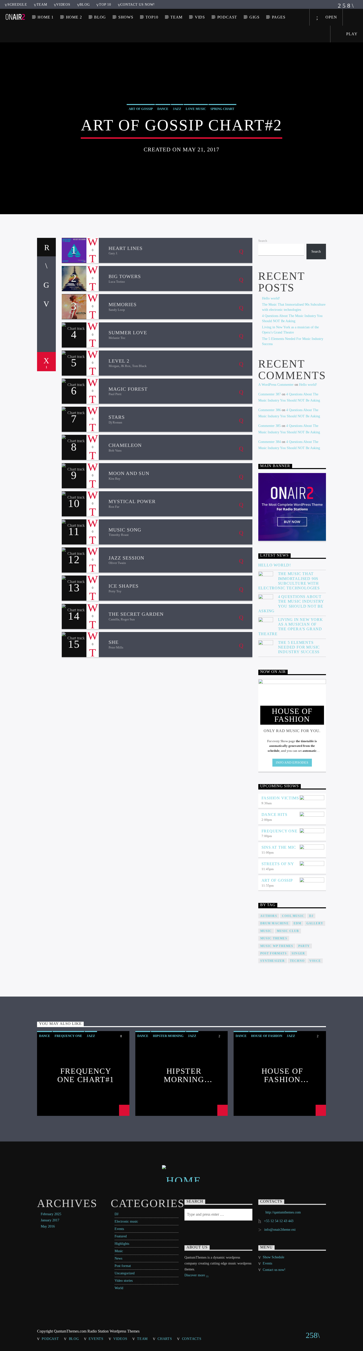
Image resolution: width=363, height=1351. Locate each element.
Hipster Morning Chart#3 (184, 1075)
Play (351, 34)
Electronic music (126, 1221)
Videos (63, 4)
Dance (162, 109)
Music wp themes (276, 946)
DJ (116, 1214)
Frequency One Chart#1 (85, 1075)
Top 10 (105, 4)
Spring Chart (222, 109)
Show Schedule (273, 1257)
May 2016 (48, 1226)
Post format (123, 1266)
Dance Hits (274, 814)
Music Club (288, 931)
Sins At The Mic (279, 847)
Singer (298, 953)
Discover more (195, 1275)
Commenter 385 (269, 426)
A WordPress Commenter (276, 384)
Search (262, 241)
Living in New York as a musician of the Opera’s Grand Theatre (290, 626)
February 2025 (51, 1214)
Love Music (196, 109)
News (118, 1258)
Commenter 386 (269, 410)
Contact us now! (137, 4)
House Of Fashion (266, 1036)
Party (304, 946)
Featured (121, 1236)
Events (119, 1229)
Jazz (177, 109)
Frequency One (280, 831)
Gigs (254, 17)
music (266, 931)
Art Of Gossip (141, 109)
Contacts (192, 1339)
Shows (125, 17)
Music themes (273, 938)
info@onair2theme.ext (280, 1229)
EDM (298, 923)
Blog (85, 4)
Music (119, 1251)
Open (330, 17)
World (119, 1288)
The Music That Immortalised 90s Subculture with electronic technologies (289, 581)
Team (42, 4)
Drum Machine (274, 923)
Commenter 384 (269, 442)
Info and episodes (292, 762)
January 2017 (50, 1220)
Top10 (151, 17)
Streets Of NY (278, 864)
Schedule (17, 4)
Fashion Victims (280, 798)
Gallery (314, 923)
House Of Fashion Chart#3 (282, 1075)
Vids (200, 17)
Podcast (227, 17)
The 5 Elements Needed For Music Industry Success (299, 647)
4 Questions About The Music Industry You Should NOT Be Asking (291, 604)
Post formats (273, 953)
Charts (165, 1339)
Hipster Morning (168, 1036)
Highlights (122, 1244)
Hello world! (271, 298)
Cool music (293, 916)
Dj (311, 916)
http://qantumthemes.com (283, 1212)
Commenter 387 (269, 394)
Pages (278, 17)
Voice (315, 961)
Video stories (124, 1280)
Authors (268, 916)
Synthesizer (272, 961)
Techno (297, 961)
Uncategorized (125, 1273)
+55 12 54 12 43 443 (278, 1221)
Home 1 (46, 17)
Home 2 (74, 17)
